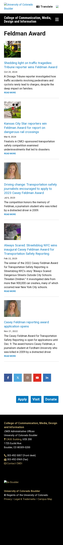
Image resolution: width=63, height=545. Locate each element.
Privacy (8, 499)
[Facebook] (8, 378)
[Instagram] (28, 378)
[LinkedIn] (47, 378)
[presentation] (31, 49)
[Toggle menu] (57, 19)
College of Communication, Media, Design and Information (27, 19)
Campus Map (45, 499)
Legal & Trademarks (25, 499)
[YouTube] (37, 378)
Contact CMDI (14, 463)
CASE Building (13, 439)
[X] (18, 378)
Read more (10, 92)
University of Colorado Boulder (22, 491)
